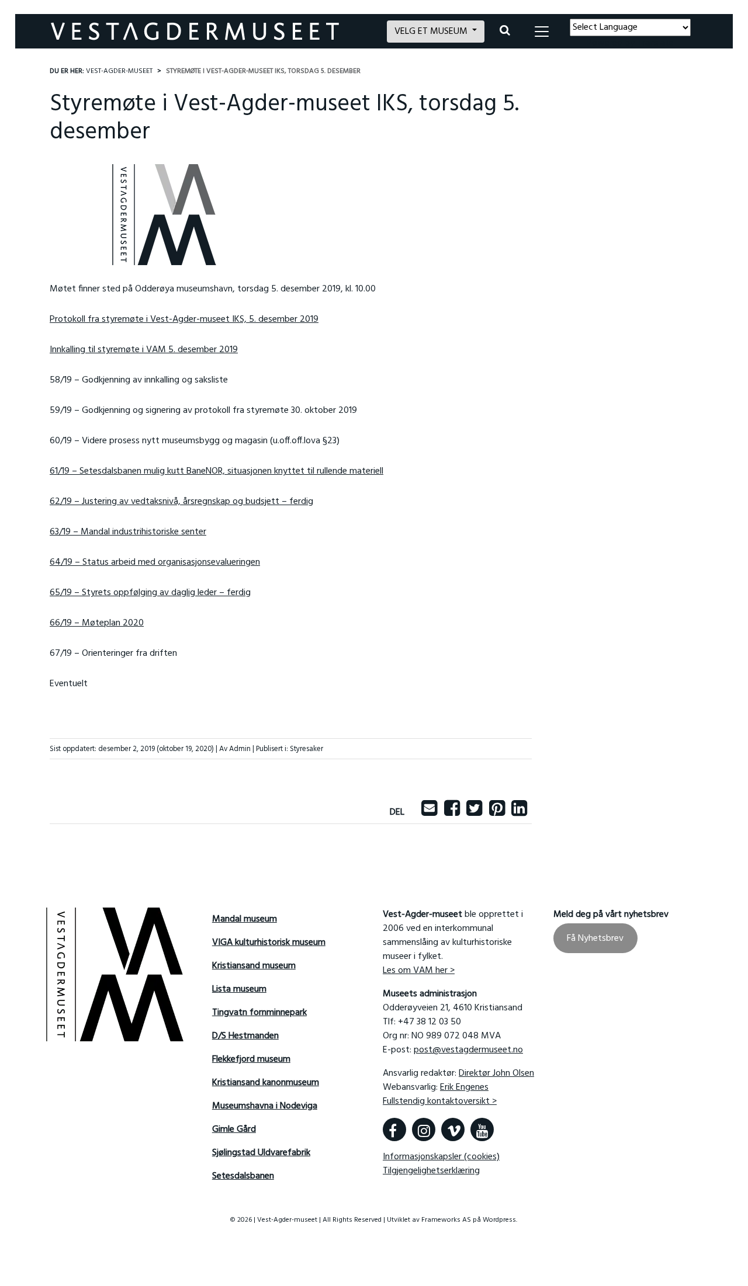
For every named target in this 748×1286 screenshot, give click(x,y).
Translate (655, 43)
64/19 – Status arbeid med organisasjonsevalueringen (155, 562)
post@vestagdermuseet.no (468, 1050)
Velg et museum (432, 31)
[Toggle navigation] (542, 31)
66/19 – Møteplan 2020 (97, 623)
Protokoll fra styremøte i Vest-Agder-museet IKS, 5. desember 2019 (184, 319)
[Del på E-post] (429, 812)
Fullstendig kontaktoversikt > (440, 1101)
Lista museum (239, 989)
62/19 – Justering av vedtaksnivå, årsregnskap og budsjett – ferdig (181, 501)
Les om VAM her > (419, 970)
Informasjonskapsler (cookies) (441, 1157)
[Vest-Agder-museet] (212, 31)
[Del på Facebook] (452, 812)
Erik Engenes (464, 1087)
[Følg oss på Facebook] (394, 1129)
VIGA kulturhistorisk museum (268, 942)
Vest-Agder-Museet (119, 71)
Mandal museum (244, 919)
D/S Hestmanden (245, 1036)
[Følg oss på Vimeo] (453, 1129)
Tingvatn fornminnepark (259, 1012)
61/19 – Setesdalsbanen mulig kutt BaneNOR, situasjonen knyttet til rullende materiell (216, 471)
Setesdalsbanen (243, 1176)
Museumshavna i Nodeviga (264, 1106)
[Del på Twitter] (474, 812)
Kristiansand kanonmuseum (265, 1082)
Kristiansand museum (254, 966)
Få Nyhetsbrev (595, 938)
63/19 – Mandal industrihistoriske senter (128, 532)
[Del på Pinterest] (497, 812)
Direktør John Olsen (496, 1073)
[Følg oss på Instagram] (423, 1129)
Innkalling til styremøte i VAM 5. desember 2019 (144, 349)
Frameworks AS (446, 1220)
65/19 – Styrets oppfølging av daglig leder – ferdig (150, 592)
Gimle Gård (234, 1129)
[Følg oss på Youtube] (482, 1129)
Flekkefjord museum (251, 1059)
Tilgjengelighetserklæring (431, 1171)
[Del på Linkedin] (519, 812)
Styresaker (306, 749)
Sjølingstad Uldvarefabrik (261, 1152)
